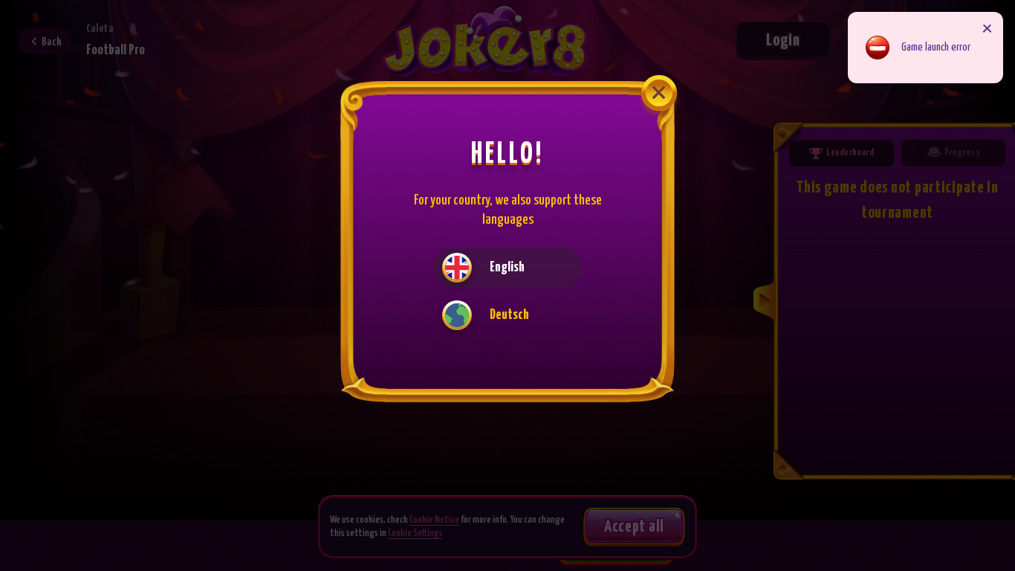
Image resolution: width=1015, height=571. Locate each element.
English (507, 267)
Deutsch (509, 315)
